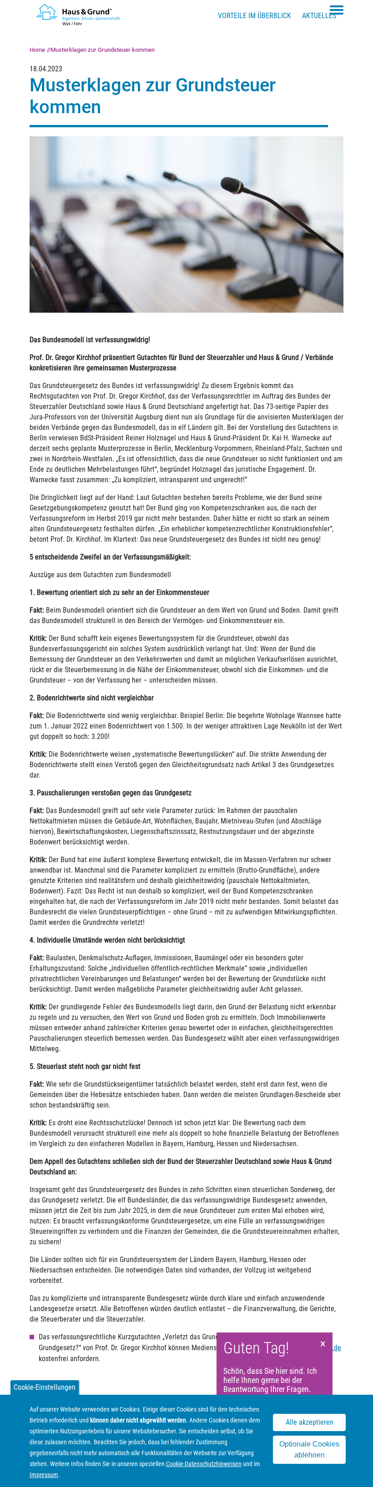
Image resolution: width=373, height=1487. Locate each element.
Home (37, 49)
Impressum (44, 1474)
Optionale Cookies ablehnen (309, 1449)
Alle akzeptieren (309, 1422)
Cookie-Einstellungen (45, 1387)
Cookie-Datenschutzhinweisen (204, 1463)
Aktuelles (319, 15)
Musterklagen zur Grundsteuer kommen (102, 49)
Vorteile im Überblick (254, 15)
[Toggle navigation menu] (336, 10)
